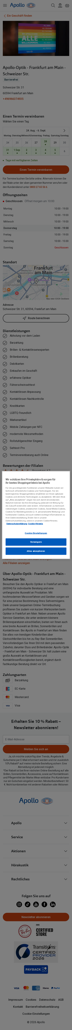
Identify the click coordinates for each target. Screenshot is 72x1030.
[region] (36, 515)
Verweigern (36, 542)
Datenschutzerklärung (16, 523)
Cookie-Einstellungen (36, 533)
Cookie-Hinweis (35, 523)
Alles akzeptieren (36, 551)
